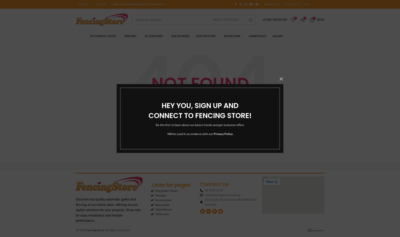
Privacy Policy (223, 134)
